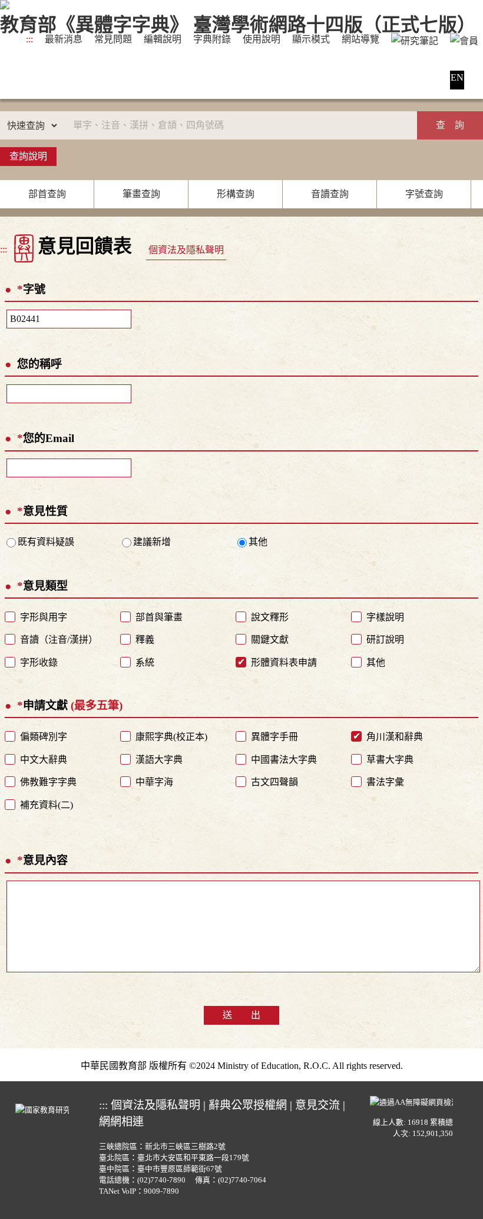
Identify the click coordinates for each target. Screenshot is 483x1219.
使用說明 (261, 39)
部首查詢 (47, 194)
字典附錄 (212, 39)
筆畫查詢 (141, 194)
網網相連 (121, 1121)
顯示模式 (311, 39)
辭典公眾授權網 (248, 1105)
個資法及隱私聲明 (186, 250)
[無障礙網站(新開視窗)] (411, 1101)
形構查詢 (235, 194)
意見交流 (317, 1105)
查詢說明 (28, 156)
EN (457, 77)
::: (29, 39)
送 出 (241, 1015)
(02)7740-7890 (161, 1180)
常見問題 (113, 39)
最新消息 (63, 39)
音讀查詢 (330, 194)
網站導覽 (360, 39)
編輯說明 (162, 39)
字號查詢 (424, 194)
